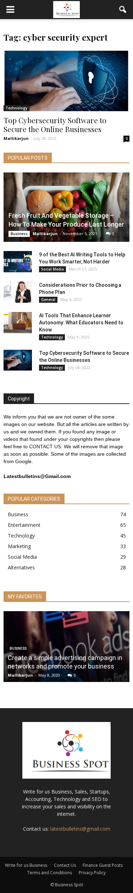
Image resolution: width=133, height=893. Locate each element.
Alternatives (21, 567)
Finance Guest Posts (103, 865)
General (48, 299)
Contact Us (65, 865)
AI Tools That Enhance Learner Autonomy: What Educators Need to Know (81, 322)
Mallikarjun (16, 138)
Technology (16, 108)
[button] (123, 9)
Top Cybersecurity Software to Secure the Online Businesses (55, 124)
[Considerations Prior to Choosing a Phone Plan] (18, 292)
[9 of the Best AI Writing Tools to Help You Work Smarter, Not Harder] (18, 261)
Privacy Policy (92, 873)
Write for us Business (26, 865)
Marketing (19, 546)
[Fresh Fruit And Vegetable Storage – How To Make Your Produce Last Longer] (66, 207)
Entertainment (24, 525)
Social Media (52, 269)
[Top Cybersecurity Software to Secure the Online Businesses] (66, 80)
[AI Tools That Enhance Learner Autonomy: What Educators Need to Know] (18, 322)
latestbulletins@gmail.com (80, 828)
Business (19, 233)
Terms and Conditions (49, 873)
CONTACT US (45, 446)
